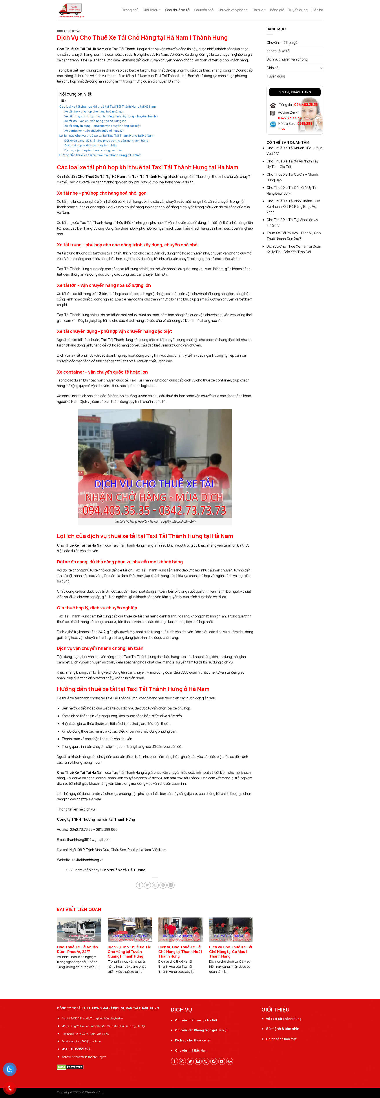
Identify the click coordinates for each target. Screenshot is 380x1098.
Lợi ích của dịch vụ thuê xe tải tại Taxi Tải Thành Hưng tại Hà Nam (106, 135)
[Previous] (63, 941)
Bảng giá (277, 9)
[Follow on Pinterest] (213, 1061)
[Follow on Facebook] (174, 1061)
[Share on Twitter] (147, 885)
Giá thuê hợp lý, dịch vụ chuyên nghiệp (90, 145)
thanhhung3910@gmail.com (89, 839)
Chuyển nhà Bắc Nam (191, 1050)
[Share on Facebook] (139, 885)
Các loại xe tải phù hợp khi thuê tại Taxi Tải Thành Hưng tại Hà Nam (107, 106)
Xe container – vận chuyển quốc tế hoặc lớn (94, 131)
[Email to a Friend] (155, 885)
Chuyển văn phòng (232, 9)
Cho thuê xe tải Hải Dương (123, 870)
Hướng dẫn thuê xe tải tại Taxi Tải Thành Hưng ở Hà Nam (100, 155)
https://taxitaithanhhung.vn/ (90, 1057)
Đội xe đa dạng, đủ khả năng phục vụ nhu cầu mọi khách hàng (106, 140)
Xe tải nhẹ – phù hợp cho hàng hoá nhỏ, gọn (94, 111)
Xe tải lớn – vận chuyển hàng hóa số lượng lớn (95, 121)
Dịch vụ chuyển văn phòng (287, 59)
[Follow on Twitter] (190, 1061)
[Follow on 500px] (229, 1061)
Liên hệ (317, 9)
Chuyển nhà (204, 9)
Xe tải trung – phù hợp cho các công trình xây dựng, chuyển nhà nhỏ (111, 116)
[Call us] (206, 1061)
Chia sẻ (273, 67)
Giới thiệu (150, 9)
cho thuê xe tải (68, 31)
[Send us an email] (198, 1061)
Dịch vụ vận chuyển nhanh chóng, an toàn (93, 150)
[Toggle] (321, 67)
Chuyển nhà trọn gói (282, 42)
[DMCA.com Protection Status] (70, 1066)
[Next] (247, 941)
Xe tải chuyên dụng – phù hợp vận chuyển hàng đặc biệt (102, 126)
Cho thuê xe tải (177, 9)
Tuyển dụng (298, 9)
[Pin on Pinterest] (163, 885)
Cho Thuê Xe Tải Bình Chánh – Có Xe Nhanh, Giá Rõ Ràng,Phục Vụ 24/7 (293, 207)
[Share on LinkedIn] (171, 885)
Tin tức (257, 9)
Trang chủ (130, 9)
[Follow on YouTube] (221, 1061)
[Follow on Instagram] (182, 1061)
